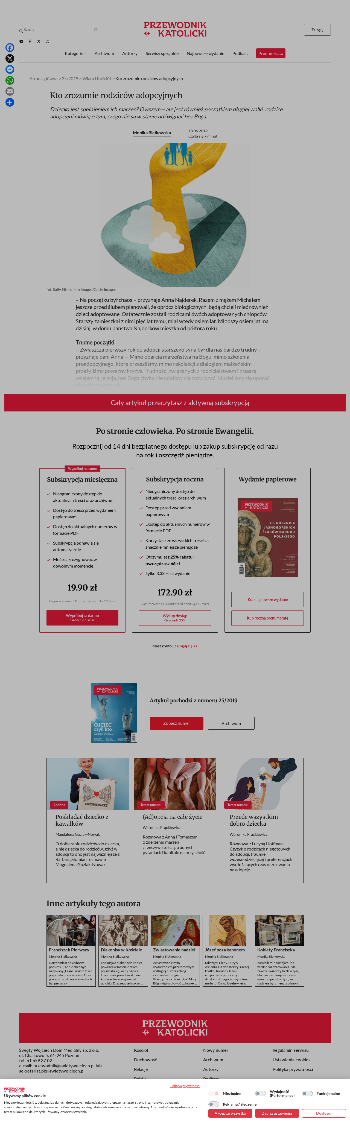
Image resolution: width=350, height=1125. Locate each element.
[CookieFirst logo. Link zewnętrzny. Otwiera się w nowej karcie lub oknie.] (14, 1090)
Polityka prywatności (185, 1086)
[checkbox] (213, 1093)
